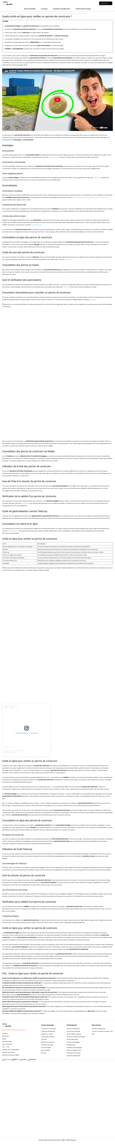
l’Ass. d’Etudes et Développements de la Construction (90, 197)
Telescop (97, 177)
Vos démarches (54, 157)
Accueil (4, 13)
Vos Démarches (13, 531)
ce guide (93, 299)
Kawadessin (25, 503)
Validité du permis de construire (16, 13)
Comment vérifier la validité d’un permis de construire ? (40, 13)
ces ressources (36, 225)
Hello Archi (66, 287)
